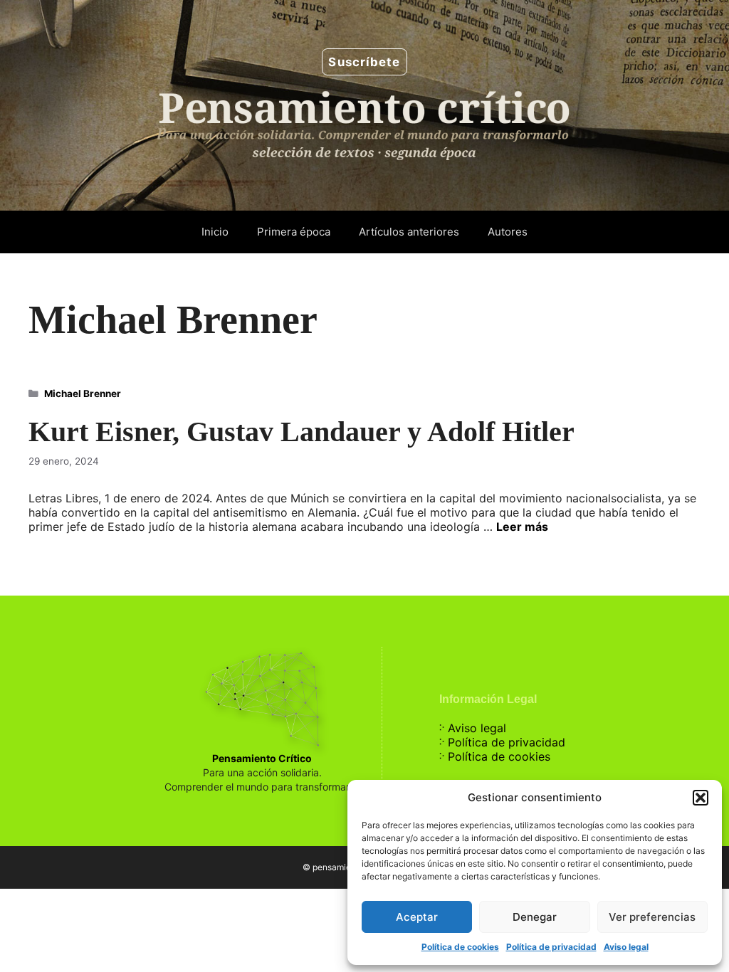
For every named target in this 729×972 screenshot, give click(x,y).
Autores (508, 231)
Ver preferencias (652, 917)
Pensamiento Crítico (262, 758)
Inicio (215, 231)
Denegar (535, 917)
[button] (700, 798)
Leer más (522, 526)
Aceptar (417, 917)
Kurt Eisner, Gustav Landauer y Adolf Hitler (301, 432)
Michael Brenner (82, 393)
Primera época (293, 231)
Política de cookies (460, 946)
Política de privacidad (551, 946)
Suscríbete (364, 62)
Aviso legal (626, 946)
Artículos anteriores (409, 231)
